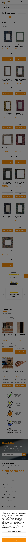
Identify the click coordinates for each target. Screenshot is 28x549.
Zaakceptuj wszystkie (14, 540)
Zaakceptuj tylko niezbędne (14, 531)
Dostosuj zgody (14, 535)
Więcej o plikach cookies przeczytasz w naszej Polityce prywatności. (12, 527)
